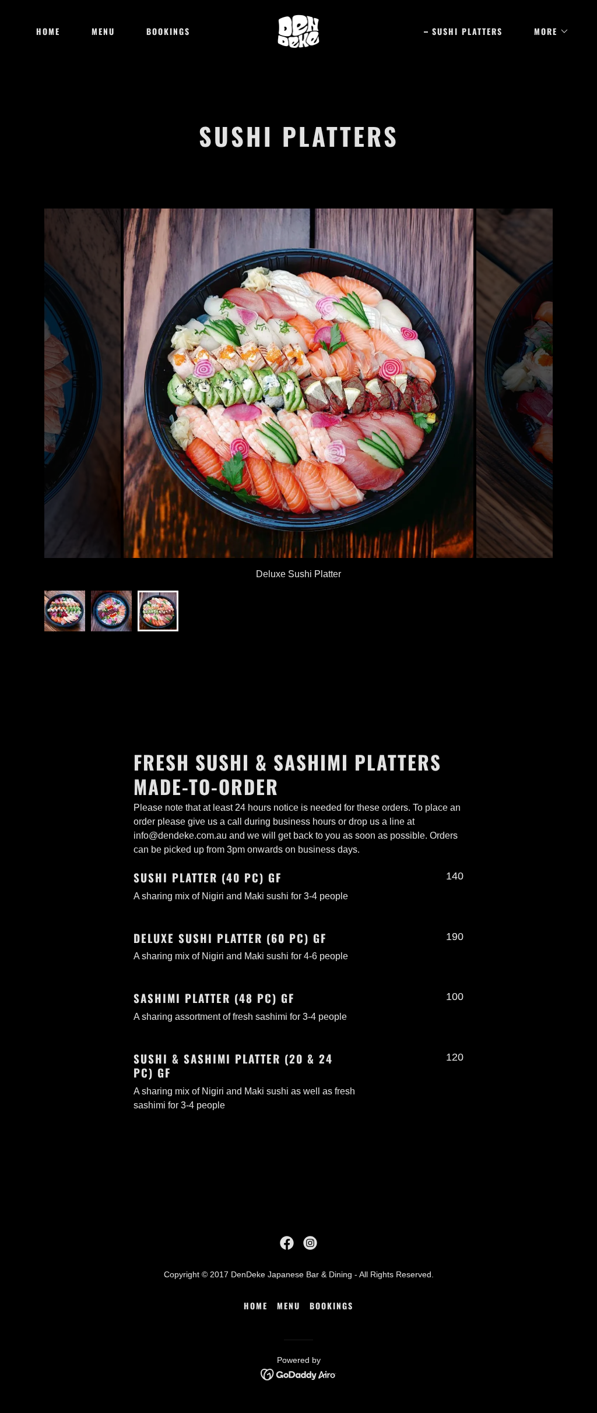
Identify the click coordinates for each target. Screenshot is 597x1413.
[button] (547, 31)
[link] (299, 31)
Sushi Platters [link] (467, 31)
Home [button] (256, 1305)
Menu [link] (103, 31)
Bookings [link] (168, 31)
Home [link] (48, 31)
